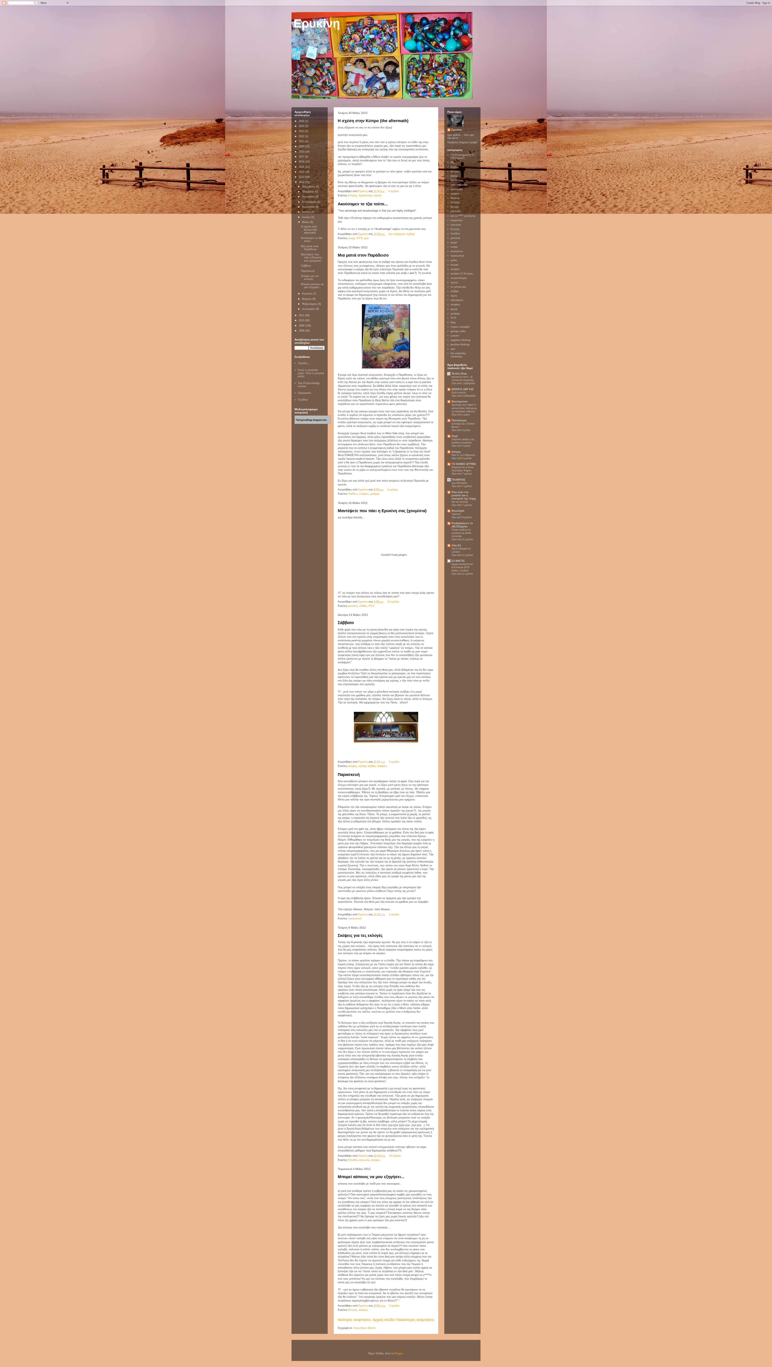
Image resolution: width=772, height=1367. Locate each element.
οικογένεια (457, 251)
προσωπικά (365, 195)
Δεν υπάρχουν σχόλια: (402, 233)
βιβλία (454, 175)
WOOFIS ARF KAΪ (462, 389)
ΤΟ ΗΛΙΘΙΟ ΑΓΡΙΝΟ (464, 464)
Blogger (398, 1353)
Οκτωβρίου (308, 196)
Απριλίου (307, 293)
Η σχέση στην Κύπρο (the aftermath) (373, 121)
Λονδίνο (352, 493)
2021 (302, 141)
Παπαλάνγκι (459, 420)
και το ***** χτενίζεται (463, 215)
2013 (302, 176)
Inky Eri (456, 545)
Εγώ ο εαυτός (459, 392)
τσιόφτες (364, 493)
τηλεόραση (457, 300)
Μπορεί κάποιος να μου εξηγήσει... (371, 1177)
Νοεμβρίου (308, 191)
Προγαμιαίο (304, 392)
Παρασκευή (349, 774)
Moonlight (458, 510)
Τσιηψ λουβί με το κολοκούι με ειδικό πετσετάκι (461, 533)
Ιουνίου (306, 217)
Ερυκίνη (317, 23)
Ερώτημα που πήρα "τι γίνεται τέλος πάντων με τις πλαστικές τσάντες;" (464, 408)
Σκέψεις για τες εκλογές (360, 935)
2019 (302, 151)
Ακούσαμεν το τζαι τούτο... (363, 204)
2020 (302, 146)
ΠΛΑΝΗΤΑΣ (458, 479)
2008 (302, 330)
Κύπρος (352, 195)
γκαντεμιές (457, 189)
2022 (302, 136)
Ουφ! (455, 436)
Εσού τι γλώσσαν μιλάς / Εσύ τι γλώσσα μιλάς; (311, 373)
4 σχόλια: (394, 191)
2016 (302, 161)
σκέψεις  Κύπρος (462, 273)
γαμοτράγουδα (459, 184)
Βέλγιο (454, 171)
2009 (302, 325)
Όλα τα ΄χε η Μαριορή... (464, 455)
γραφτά (455, 193)
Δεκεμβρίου (309, 186)
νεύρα (351, 238)
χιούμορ (374, 493)
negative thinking (460, 340)
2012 (302, 182)
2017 (302, 156)
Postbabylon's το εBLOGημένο (462, 525)
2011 (302, 315)
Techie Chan (459, 373)
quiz (366, 238)
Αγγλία (455, 167)
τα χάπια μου (458, 286)
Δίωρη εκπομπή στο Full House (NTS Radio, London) (462, 567)
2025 (302, 121)
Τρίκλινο (456, 514)
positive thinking (460, 344)
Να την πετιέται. (460, 501)
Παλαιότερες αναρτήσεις (415, 1320)
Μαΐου (306, 222)
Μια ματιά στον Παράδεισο (363, 255)
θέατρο (455, 206)
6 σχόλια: (393, 489)
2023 (302, 131)
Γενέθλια (303, 399)
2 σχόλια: (395, 761)
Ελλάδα (352, 1159)
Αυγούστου (309, 206)
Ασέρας (456, 451)
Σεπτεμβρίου (309, 201)
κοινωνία (364, 1159)
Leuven (455, 335)
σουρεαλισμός (459, 277)
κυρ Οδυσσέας (459, 483)
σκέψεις (352, 765)
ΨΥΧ (359, 238)
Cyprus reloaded (460, 326)
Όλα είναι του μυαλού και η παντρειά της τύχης (464, 495)
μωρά (454, 242)
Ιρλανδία (456, 211)
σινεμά (454, 264)
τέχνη (454, 295)
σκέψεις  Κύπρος (463, 156)
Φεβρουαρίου (310, 303)
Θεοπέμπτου (460, 401)
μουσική (352, 605)
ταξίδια (363, 605)
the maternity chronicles (458, 355)
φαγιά (454, 309)
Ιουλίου (306, 211)
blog (453, 322)
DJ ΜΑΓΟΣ (458, 560)
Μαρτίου (307, 298)
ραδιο (454, 260)
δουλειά (455, 198)
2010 (302, 320)
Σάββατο (346, 622)
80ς (453, 162)
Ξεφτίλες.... (304, 363)
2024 (302, 126)
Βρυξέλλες (457, 180)
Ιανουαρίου (309, 308)
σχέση (377, 195)
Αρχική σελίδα (383, 1320)
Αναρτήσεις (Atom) (364, 1327)
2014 (302, 171)
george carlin (458, 331)
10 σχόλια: (395, 1155)
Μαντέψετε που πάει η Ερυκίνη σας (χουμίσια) (382, 511)
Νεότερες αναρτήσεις (354, 1320)
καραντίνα (457, 220)
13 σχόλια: (393, 601)
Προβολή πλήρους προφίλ (462, 142)
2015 (302, 166)
